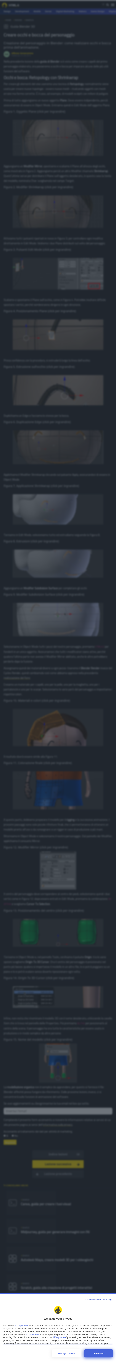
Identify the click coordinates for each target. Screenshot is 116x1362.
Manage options (66, 1353)
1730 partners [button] (22, 1325)
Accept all (98, 1353)
